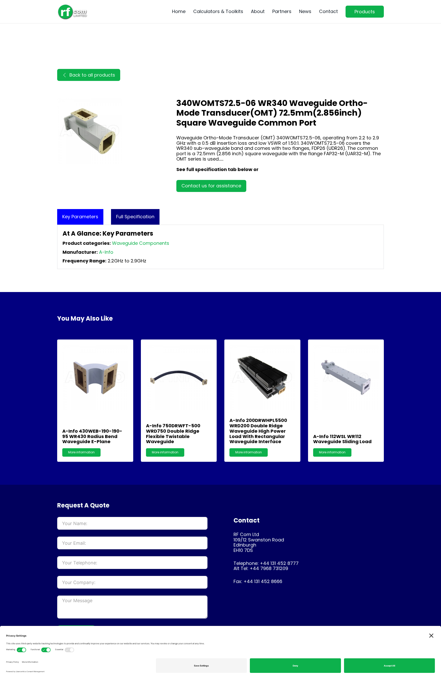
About (258, 11)
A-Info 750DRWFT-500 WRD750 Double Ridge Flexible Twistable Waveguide (173, 433)
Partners (281, 11)
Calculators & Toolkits (218, 11)
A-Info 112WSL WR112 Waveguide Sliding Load (342, 439)
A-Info (106, 252)
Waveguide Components (140, 243)
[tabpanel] (220, 246)
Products (364, 11)
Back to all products (92, 75)
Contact (328, 11)
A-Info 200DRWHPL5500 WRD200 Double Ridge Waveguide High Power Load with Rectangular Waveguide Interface (258, 431)
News (305, 11)
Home (179, 11)
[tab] (80, 217)
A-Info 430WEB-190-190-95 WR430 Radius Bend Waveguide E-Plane (92, 436)
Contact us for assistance (211, 186)
